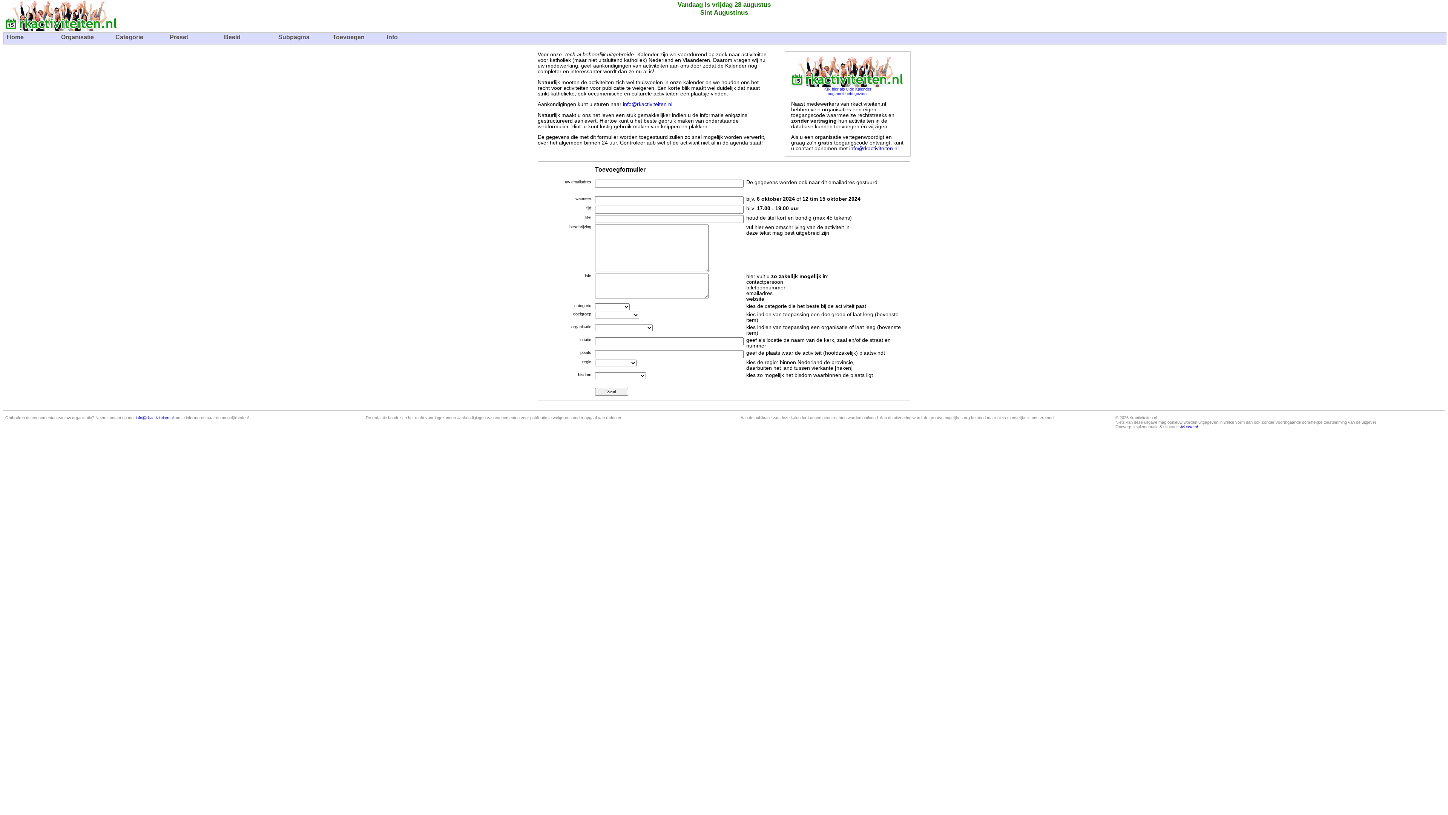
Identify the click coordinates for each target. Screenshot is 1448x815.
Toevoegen (349, 37)
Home (15, 37)
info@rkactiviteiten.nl (647, 104)
